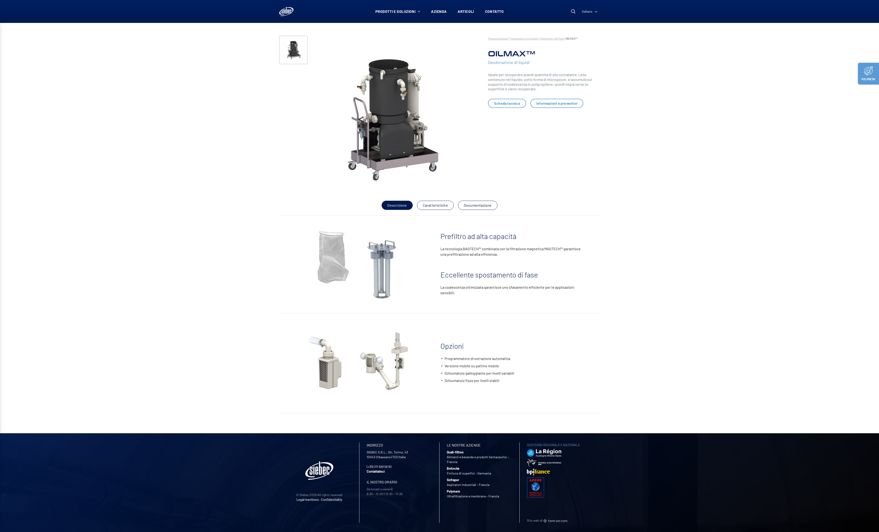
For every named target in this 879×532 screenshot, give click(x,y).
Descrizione (397, 205)
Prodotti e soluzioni (395, 11)
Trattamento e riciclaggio (523, 38)
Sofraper (453, 480)
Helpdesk (868, 79)
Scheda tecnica (507, 103)
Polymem (453, 491)
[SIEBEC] (286, 11)
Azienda (439, 11)
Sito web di (535, 520)
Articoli (466, 11)
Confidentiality (331, 500)
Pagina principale (498, 38)
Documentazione (478, 205)
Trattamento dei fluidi (552, 38)
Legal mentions (307, 500)
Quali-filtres (455, 452)
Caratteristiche (435, 205)
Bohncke (453, 468)
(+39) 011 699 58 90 (379, 467)
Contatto (494, 11)
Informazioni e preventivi (556, 103)
